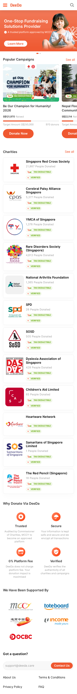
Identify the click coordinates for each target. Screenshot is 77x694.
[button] (37, 53)
